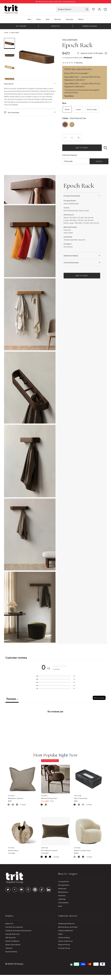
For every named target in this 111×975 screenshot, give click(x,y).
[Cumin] (46, 805)
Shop (38, 19)
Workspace (63, 892)
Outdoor (62, 896)
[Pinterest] (34, 889)
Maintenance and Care (68, 927)
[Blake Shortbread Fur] (75, 857)
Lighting (61, 899)
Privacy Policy (64, 948)
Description (9, 84)
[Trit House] (11, 9)
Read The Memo (12, 941)
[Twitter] (7, 889)
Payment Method (65, 930)
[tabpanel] (55, 723)
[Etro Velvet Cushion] (55, 828)
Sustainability (11, 952)
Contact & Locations (14, 927)
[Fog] (13, 805)
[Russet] (17, 805)
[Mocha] (42, 805)
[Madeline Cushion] (22, 776)
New (29, 19)
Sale (48, 19)
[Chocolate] (46, 857)
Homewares (63, 903)
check (99, 161)
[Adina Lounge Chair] (88, 828)
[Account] (99, 9)
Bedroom (62, 888)
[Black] (50, 857)
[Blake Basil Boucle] (79, 857)
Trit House (18, 964)
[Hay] (9, 805)
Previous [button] (23, 78)
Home (6, 32)
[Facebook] (14, 889)
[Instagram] (28, 889)
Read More (69, 96)
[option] (55, 1)
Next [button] (50, 78)
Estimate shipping (69, 155)
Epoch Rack (15, 32)
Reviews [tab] (12, 698)
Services (69, 19)
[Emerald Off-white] (79, 805)
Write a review (99, 698)
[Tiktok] (41, 889)
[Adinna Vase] (22, 828)
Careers (8, 948)
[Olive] (42, 857)
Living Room (63, 881)
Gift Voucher (10, 938)
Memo (81, 19)
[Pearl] (83, 805)
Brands (58, 19)
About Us (9, 923)
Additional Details (71, 256)
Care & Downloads (71, 262)
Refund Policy (64, 945)
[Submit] (87, 9)
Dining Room (63, 885)
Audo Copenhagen (70, 39)
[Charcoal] (75, 805)
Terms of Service (65, 941)
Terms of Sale (64, 938)
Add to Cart (82, 148)
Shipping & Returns (66, 923)
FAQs (60, 934)
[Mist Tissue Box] (88, 776)
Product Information (72, 196)
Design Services (12, 934)
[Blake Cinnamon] (83, 857)
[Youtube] (21, 889)
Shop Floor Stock (12, 945)
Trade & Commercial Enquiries (18, 930)
